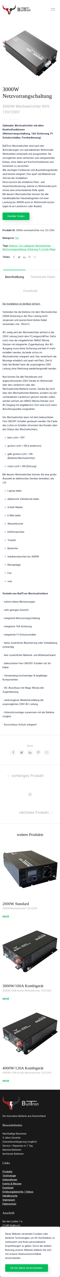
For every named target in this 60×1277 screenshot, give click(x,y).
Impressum (8, 1199)
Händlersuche (10, 1195)
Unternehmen (9, 1179)
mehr (5, 916)
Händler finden (16, 216)
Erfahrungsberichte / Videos (17, 1191)
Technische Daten (42, 277)
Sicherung (32, 249)
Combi (45, 249)
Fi (39, 249)
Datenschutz (9, 1203)
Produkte (7, 1171)
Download (30, 291)
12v (17, 238)
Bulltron (13, 245)
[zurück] (30, 794)
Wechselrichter (43, 245)
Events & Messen (12, 1183)
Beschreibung (14, 277)
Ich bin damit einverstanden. (26, 1267)
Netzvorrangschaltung (14, 249)
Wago (53, 249)
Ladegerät (28, 245)
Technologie (9, 1175)
